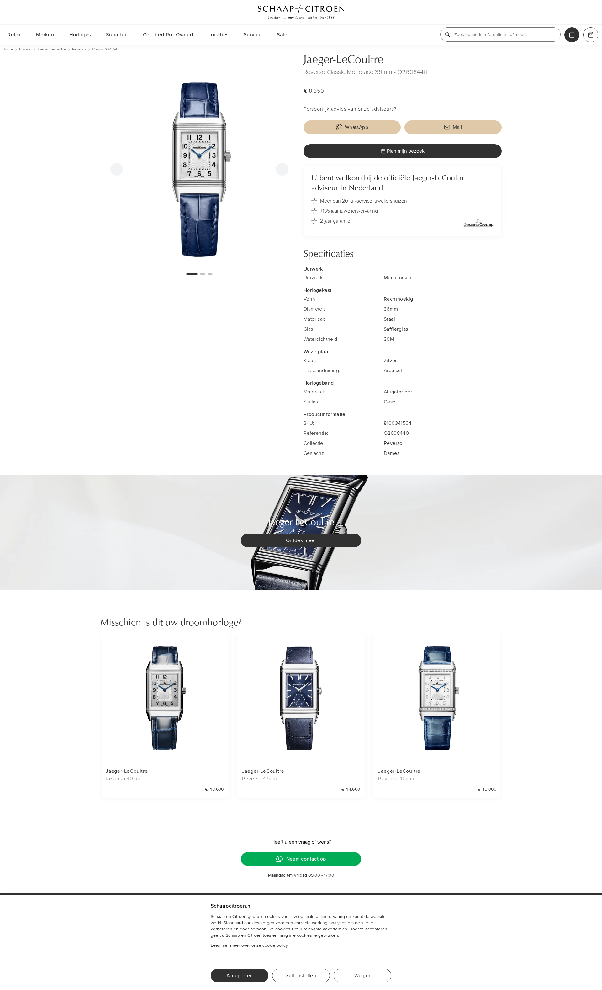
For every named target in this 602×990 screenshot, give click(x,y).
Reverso (393, 443)
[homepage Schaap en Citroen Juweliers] (301, 12)
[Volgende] (282, 169)
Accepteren (239, 975)
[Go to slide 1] (192, 274)
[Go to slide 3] (210, 274)
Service (253, 35)
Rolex (14, 35)
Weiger (362, 975)
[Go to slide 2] (202, 274)
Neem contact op (306, 859)
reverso (79, 49)
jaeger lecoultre (51, 49)
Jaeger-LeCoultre (343, 60)
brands (25, 49)
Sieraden (117, 35)
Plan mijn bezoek (406, 151)
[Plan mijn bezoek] (571, 34)
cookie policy (275, 945)
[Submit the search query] (447, 34)
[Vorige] (116, 169)
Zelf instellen (301, 975)
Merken (45, 35)
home (8, 49)
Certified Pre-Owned (168, 35)
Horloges (80, 35)
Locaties (218, 35)
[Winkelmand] (590, 34)
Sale (282, 35)
